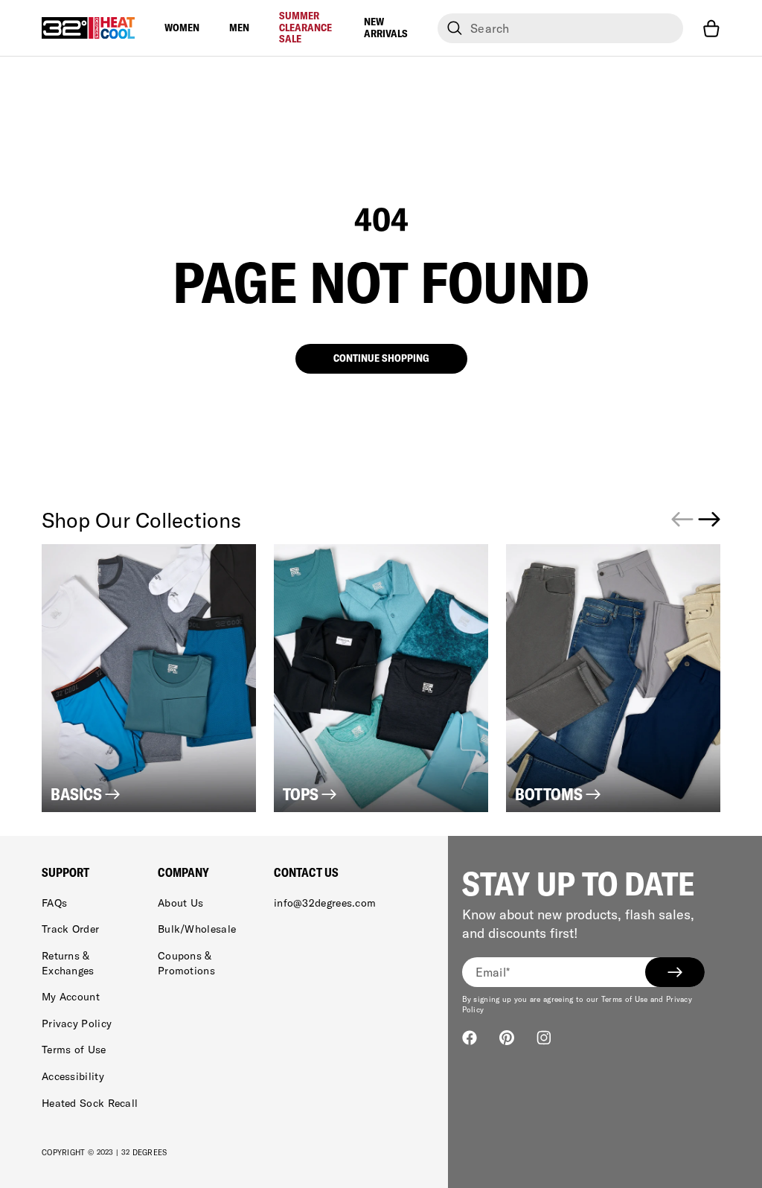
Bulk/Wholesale (197, 929)
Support (65, 872)
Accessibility (73, 1076)
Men (239, 27)
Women (181, 27)
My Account (71, 996)
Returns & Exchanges (68, 963)
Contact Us (306, 872)
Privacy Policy (77, 1023)
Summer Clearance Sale (305, 27)
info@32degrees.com (325, 903)
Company (183, 872)
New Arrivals (386, 27)
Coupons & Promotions (186, 963)
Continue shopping (381, 358)
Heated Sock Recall (90, 1103)
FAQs (54, 903)
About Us (180, 903)
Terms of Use (74, 1049)
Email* (493, 972)
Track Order (70, 929)
